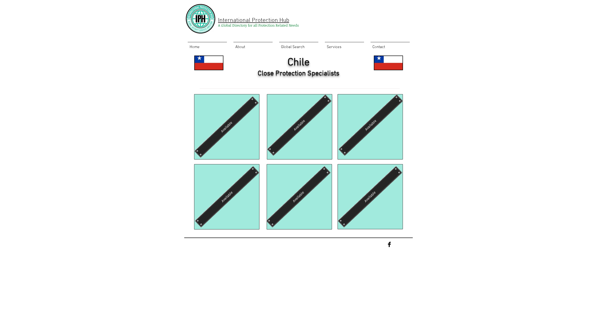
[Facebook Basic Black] (389, 244)
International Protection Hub (253, 20)
